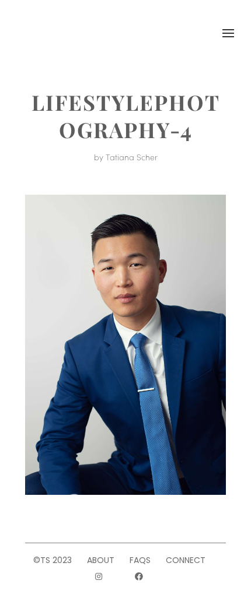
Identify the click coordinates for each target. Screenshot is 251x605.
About (100, 560)
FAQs (140, 560)
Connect (185, 560)
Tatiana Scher (132, 157)
